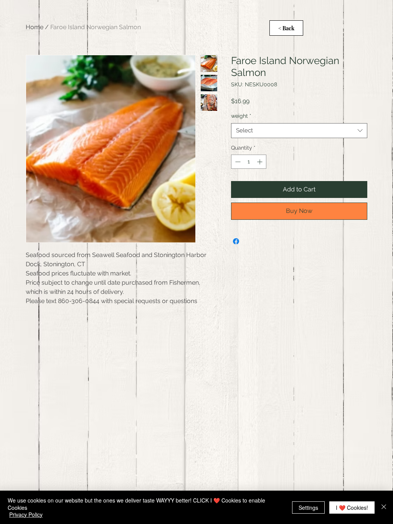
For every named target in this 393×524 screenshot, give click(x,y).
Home (34, 27)
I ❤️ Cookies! (352, 507)
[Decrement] (237, 161)
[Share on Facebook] (236, 241)
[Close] (383, 507)
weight (241, 116)
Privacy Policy (26, 514)
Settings (308, 507)
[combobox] (299, 130)
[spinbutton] (249, 161)
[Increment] (260, 161)
